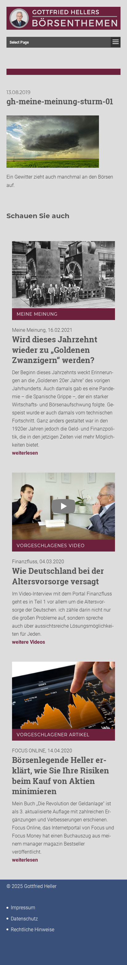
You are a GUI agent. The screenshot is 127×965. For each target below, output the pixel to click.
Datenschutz (24, 919)
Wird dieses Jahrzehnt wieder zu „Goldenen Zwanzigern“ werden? (54, 350)
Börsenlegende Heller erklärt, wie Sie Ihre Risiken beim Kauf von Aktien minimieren (60, 775)
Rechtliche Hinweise (32, 930)
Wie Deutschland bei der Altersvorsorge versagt (58, 575)
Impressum (23, 908)
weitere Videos (28, 642)
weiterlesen (25, 453)
